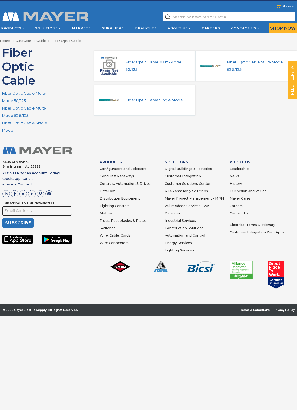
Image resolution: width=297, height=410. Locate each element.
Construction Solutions (184, 228)
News (234, 176)
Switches (107, 228)
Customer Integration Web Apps (257, 232)
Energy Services (178, 243)
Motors (106, 213)
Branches (146, 28)
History (236, 184)
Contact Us (243, 28)
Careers (211, 28)
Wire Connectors (114, 243)
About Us (178, 28)
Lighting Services (179, 250)
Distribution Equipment (120, 198)
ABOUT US (240, 162)
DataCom (107, 191)
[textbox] (229, 16)
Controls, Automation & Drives (125, 184)
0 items (288, 6)
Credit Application (17, 179)
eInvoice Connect (17, 184)
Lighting (107, 206)
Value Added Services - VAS (187, 206)
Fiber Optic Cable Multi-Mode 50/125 (153, 66)
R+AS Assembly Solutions (186, 191)
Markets (81, 28)
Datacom (172, 213)
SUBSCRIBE (18, 222)
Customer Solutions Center (187, 184)
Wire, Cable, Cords (115, 235)
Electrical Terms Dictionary (252, 225)
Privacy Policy (284, 310)
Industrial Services (180, 221)
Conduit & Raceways (117, 176)
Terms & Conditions (255, 310)
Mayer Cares (240, 198)
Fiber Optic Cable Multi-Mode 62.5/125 (255, 66)
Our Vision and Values (248, 191)
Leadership (239, 169)
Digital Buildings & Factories (188, 169)
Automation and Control (185, 235)
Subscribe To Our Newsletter (28, 203)
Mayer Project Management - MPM (194, 198)
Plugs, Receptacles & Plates (123, 221)
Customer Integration (183, 176)
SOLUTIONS (176, 162)
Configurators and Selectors (123, 169)
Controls (121, 206)
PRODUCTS (111, 162)
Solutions (46, 28)
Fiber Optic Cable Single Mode (154, 100)
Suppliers (113, 28)
